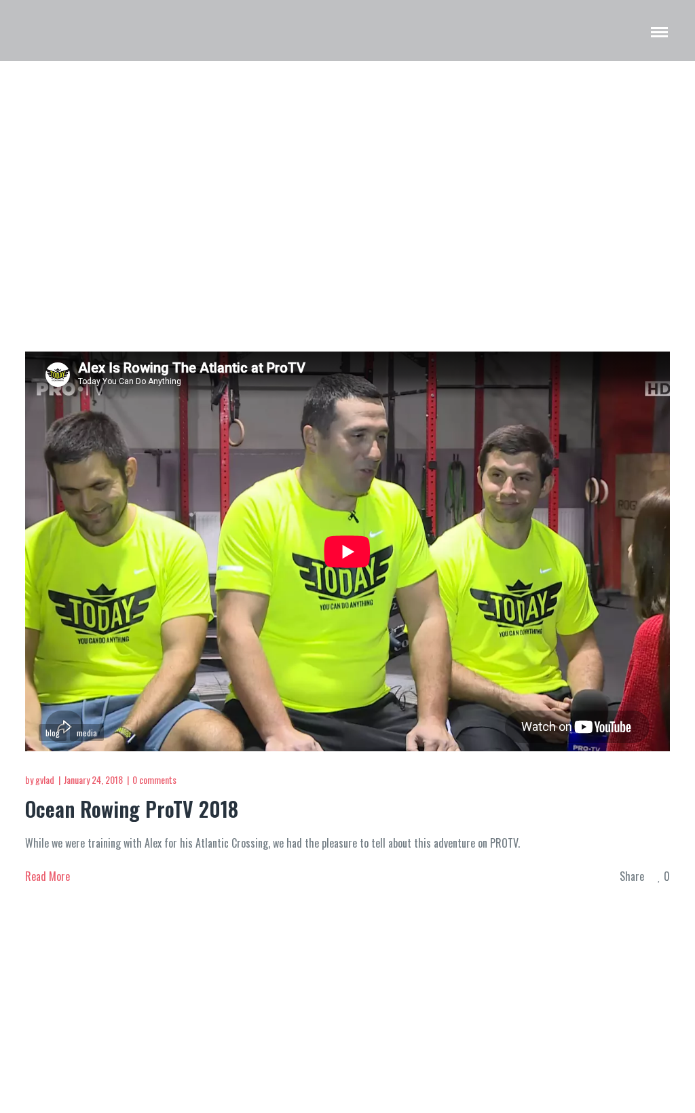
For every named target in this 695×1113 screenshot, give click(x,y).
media (87, 732)
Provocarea (273, 989)
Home (647, 182)
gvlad (44, 779)
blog (52, 732)
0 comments (154, 779)
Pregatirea (341, 989)
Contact (475, 989)
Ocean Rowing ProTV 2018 (131, 808)
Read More (47, 876)
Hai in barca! (413, 989)
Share (632, 876)
